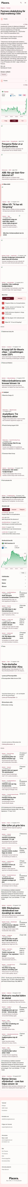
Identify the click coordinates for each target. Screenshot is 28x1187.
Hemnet (9, 606)
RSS (3, 1156)
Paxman (8, 8)
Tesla (8, 661)
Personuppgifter (6, 1158)
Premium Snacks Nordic (12, 794)
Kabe (8, 1020)
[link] (14, 139)
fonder (7, 141)
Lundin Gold (10, 619)
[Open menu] (25, 3)
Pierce (8, 822)
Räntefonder (14, 921)
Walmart (9, 993)
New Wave (9, 949)
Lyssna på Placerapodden (8, 697)
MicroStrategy (10, 753)
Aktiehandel (10, 633)
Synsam (9, 767)
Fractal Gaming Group (14, 440)
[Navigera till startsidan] (5, 3)
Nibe (9, 201)
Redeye (4, 1105)
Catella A (9, 1007)
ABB (10, 170)
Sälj (24, 95)
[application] (14, 107)
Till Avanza (5, 1153)
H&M (8, 1047)
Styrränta (9, 905)
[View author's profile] (25, 18)
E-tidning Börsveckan (7, 744)
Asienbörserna (10, 861)
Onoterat (9, 346)
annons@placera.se (7, 1140)
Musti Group (11, 468)
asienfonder (14, 255)
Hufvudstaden (10, 282)
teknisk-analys (12, 409)
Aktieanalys (4, 170)
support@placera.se (7, 1127)
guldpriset (9, 935)
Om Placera (5, 1151)
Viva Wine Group (11, 964)
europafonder (14, 141)
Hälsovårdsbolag (11, 378)
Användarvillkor (6, 1161)
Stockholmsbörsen (11, 592)
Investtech (4, 1110)
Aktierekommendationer (12, 1034)
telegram (3, 8)
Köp (20, 95)
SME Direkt (5, 1108)
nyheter (4, 141)
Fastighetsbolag (11, 495)
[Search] (21, 3)
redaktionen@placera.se (8, 1119)
